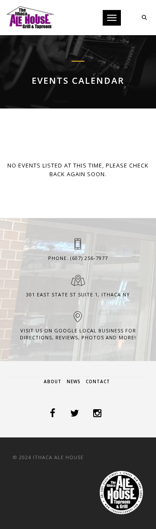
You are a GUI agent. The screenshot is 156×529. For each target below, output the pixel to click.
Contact (98, 381)
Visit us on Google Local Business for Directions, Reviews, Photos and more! (78, 334)
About (53, 381)
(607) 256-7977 (89, 258)
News (74, 381)
